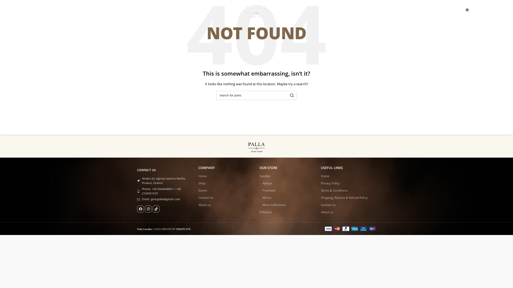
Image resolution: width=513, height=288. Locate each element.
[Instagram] (148, 209)
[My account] (457, 11)
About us (204, 205)
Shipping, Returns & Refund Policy (344, 198)
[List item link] (164, 191)
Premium (269, 190)
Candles (265, 176)
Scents (202, 190)
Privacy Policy (330, 183)
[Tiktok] (156, 209)
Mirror (267, 198)
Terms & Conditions (334, 190)
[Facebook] (140, 209)
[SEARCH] (292, 95)
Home (202, 176)
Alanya (267, 183)
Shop (201, 183)
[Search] (474, 11)
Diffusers (266, 212)
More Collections (274, 205)
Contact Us (205, 198)
